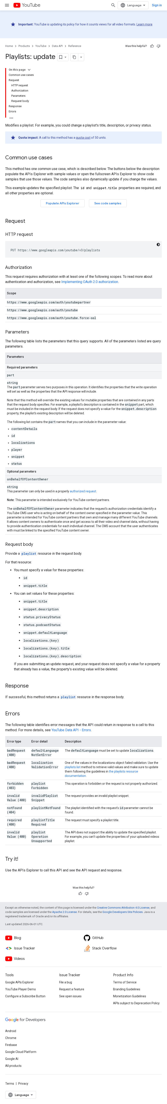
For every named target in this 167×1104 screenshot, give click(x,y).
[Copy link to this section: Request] (29, 221)
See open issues (70, 996)
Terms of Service (125, 982)
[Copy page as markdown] (74, 57)
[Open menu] (7, 5)
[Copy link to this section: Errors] (24, 714)
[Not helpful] (158, 46)
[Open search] (113, 5)
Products (24, 46)
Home (9, 46)
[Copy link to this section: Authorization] (36, 267)
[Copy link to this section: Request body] (37, 544)
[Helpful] (152, 46)
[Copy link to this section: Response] (33, 686)
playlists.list (72, 767)
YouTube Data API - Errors (71, 730)
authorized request (83, 491)
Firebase (11, 1045)
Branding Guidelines (126, 989)
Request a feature (71, 989)
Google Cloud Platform (20, 1052)
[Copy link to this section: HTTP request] (37, 234)
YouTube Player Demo (20, 989)
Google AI (11, 1059)
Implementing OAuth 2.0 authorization (89, 282)
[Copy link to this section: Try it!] (22, 859)
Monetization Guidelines (129, 996)
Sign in (157, 5)
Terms (9, 1083)
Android (10, 1031)
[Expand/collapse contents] (29, 69)
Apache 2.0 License (64, 912)
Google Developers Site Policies (122, 912)
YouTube (31, 5)
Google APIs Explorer (19, 982)
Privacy (23, 1083)
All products (13, 1065)
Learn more (144, 24)
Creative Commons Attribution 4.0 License (123, 907)
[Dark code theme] (158, 244)
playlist (29, 553)
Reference (74, 46)
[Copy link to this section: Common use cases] (56, 158)
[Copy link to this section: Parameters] (33, 332)
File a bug (65, 982)
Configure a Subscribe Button (25, 996)
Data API (57, 46)
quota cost (83, 137)
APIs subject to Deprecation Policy (136, 1003)
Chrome (10, 1038)
